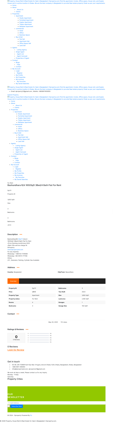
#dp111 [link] (20, 239)
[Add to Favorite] (8, 227)
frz (31, 415)
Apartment (35, 295)
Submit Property (13, 95)
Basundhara (69, 272)
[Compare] (10, 227)
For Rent (35, 299)
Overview (13, 281)
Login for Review (16, 350)
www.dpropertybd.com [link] (15, 249)
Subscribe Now (17, 406)
